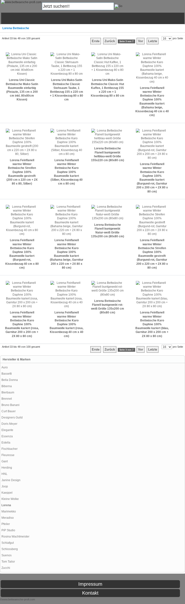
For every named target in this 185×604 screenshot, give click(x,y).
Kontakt (90, 593)
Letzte (152, 41)
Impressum (90, 584)
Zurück (110, 41)
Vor (140, 41)
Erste (95, 41)
